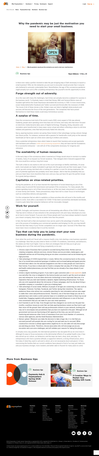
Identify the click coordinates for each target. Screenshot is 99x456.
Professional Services (73, 426)
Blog (82, 415)
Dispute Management (47, 420)
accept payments (75, 273)
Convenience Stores (72, 415)
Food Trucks (71, 418)
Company (83, 413)
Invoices (44, 407)
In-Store (31, 407)
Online (31, 410)
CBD (69, 410)
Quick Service (33, 412)
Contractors (70, 413)
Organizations (71, 424)
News (17, 9)
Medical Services (72, 421)
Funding (44, 410)
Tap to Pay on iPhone (47, 418)
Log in (82, 423)
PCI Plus (83, 412)
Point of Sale (58, 407)
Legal (82, 417)
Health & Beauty (71, 420)
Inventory (45, 412)
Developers (43, 4)
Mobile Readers (58, 410)
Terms (82, 420)
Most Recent (10, 9)
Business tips (43, 9)
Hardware (35, 9)
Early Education (71, 417)
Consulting (70, 412)
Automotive (70, 407)
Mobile (31, 409)
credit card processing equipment (48, 143)
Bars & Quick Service (72, 409)
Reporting (45, 415)
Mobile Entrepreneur (72, 423)
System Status (84, 421)
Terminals (57, 409)
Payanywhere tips (25, 9)
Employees (45, 413)
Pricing (36, 4)
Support (50, 4)
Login (84, 4)
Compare (57, 412)
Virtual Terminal (46, 409)
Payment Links (46, 417)
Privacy (82, 418)
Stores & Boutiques (72, 427)
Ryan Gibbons (74, 74)
